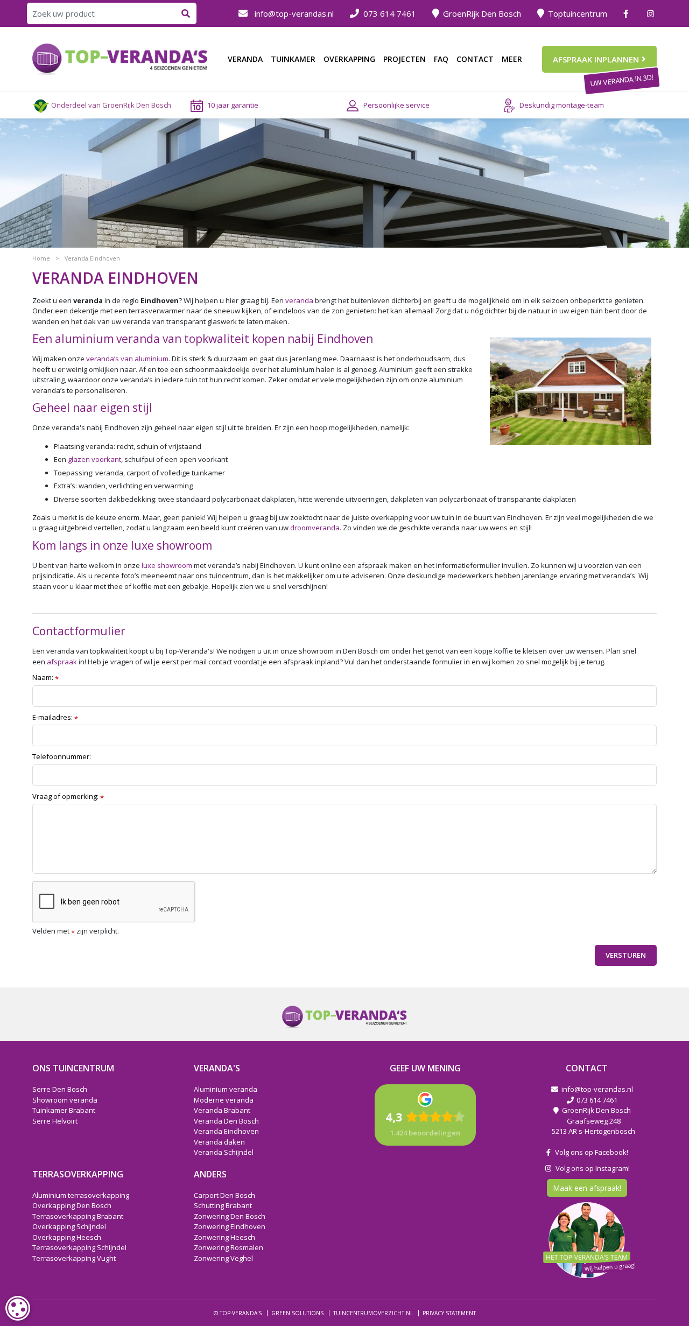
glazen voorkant (94, 459)
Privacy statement (449, 1313)
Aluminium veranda (225, 1089)
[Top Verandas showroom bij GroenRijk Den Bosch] (120, 58)
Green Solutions (297, 1313)
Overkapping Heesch (66, 1237)
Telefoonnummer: (61, 756)
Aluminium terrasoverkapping (80, 1195)
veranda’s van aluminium (127, 358)
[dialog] (17, 1308)
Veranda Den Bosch (226, 1121)
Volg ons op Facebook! (590, 1152)
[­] (627, 13)
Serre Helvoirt (55, 1121)
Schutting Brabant (223, 1205)
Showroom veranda (64, 1100)
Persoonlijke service (396, 105)
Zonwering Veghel (223, 1258)
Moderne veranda (224, 1100)
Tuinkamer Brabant (63, 1110)
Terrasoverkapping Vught (74, 1258)
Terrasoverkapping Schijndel (79, 1247)
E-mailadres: (55, 717)
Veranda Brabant (222, 1110)
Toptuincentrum (577, 13)
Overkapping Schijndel (69, 1226)
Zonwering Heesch (224, 1237)
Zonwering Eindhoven (229, 1226)
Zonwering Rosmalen (228, 1247)
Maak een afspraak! (587, 1188)
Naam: (45, 677)
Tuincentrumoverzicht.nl (373, 1313)
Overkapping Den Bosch (71, 1205)
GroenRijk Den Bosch (482, 13)
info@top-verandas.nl (294, 13)
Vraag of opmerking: (68, 796)
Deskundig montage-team (561, 105)
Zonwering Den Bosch (229, 1216)
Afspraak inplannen (596, 59)
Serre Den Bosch (59, 1089)
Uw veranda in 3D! (621, 80)
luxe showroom (167, 565)
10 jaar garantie (232, 105)
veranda (299, 300)
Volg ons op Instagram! (591, 1168)
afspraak (62, 661)
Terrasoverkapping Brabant (77, 1216)
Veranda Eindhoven (226, 1131)
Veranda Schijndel (224, 1152)
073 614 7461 (389, 13)
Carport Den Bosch (224, 1195)
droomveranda (315, 527)
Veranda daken (219, 1142)
